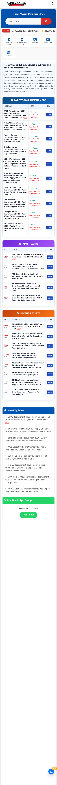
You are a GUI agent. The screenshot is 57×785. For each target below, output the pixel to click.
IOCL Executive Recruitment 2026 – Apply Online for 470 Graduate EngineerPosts (15, 150)
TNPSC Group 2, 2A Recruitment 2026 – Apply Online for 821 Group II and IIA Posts (15, 191)
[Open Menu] (3, 4)
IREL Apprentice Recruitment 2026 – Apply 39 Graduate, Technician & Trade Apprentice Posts (15, 203)
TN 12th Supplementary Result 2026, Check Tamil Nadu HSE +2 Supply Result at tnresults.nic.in (26, 382)
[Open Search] (53, 4)
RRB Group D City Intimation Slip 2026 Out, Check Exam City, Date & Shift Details (27, 276)
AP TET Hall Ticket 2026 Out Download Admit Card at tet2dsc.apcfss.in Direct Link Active (28, 266)
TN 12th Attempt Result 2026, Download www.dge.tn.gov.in (25, 373)
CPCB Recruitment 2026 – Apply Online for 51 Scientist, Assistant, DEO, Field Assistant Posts (15, 114)
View (49, 115)
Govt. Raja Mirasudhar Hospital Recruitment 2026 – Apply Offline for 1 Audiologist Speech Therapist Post (14, 177)
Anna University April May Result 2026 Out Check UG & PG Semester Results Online (28, 345)
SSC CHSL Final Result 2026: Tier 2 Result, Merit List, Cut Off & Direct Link (28, 326)
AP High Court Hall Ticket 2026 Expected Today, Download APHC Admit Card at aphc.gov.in (27, 297)
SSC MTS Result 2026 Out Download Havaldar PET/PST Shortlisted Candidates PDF (25, 355)
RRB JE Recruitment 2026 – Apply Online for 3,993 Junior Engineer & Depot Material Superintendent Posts (15, 163)
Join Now (28, 514)
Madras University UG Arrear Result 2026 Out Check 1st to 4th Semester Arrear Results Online (28, 365)
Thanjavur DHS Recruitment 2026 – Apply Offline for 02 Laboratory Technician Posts (15, 215)
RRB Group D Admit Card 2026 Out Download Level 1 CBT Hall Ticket (27, 256)
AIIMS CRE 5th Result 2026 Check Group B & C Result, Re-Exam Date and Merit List (27, 336)
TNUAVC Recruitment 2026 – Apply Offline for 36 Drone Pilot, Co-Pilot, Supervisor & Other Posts (15, 126)
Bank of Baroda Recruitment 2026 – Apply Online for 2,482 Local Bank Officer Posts (15, 138)
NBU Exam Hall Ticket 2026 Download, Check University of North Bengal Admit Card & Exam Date (26, 287)
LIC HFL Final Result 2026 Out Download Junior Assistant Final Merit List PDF (26, 392)
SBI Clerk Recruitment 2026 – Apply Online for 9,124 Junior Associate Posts (14, 227)
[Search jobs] (46, 21)
